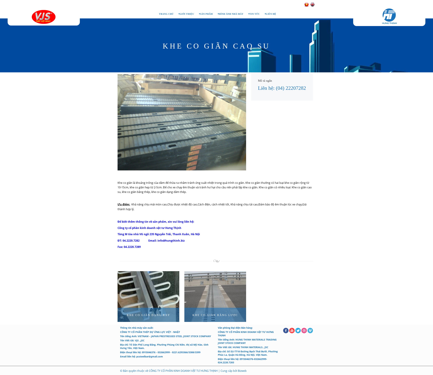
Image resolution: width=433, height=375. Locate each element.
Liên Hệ (271, 14)
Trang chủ (166, 14)
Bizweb (242, 371)
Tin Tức (254, 14)
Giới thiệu (187, 14)
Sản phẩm (206, 14)
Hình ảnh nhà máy (231, 14)
